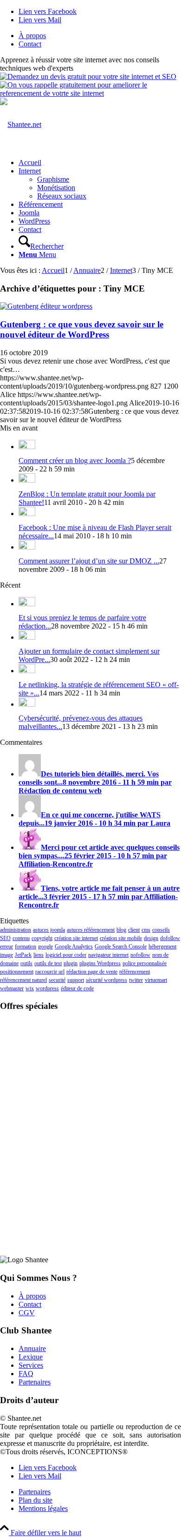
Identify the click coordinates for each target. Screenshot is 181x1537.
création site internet (76, 938)
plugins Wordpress (100, 963)
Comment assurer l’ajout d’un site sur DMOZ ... (89, 561)
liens (38, 955)
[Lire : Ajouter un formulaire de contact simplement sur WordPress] (27, 637)
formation (25, 946)
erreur (6, 946)
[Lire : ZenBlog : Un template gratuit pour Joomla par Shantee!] (27, 480)
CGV (27, 1313)
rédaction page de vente (91, 971)
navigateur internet (108, 955)
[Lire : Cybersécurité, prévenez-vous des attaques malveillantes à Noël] (27, 704)
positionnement (16, 971)
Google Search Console (121, 946)
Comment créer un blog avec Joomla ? (75, 460)
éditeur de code (77, 988)
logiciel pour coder (65, 955)
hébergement (162, 946)
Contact (30, 44)
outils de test (48, 963)
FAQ (26, 1374)
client (134, 930)
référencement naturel (23, 980)
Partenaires (35, 1382)
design (151, 938)
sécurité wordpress (106, 980)
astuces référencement (91, 930)
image (6, 955)
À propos (32, 36)
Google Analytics (74, 946)
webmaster (12, 988)
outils (26, 963)
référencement (134, 971)
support (75, 980)
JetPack (23, 955)
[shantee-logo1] (20, 124)
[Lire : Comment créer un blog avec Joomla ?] (27, 446)
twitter (136, 980)
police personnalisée (145, 963)
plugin (71, 963)
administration (15, 930)
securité (57, 980)
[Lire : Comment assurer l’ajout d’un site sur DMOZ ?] (27, 547)
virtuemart (156, 980)
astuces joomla (49, 930)
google (45, 946)
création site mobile (121, 938)
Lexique (31, 1357)
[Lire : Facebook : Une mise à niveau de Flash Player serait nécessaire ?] (27, 513)
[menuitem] (100, 36)
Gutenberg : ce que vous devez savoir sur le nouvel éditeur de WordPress (81, 329)
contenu (21, 938)
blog (121, 930)
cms (146, 930)
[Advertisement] (90, 1078)
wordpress (47, 988)
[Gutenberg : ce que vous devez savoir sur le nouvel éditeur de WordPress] (46, 306)
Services (31, 1365)
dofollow (170, 938)
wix (30, 988)
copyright (42, 938)
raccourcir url (50, 971)
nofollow (140, 955)
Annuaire (32, 1348)
